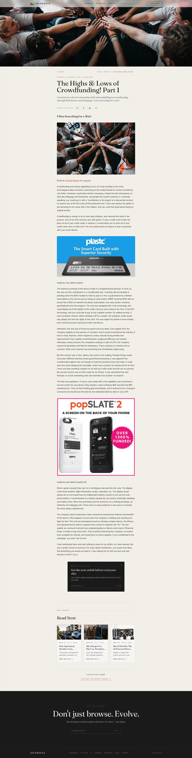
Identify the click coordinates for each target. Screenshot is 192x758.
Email (117, 753)
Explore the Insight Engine (94, 679)
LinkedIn (97, 753)
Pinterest (108, 753)
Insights (89, 3)
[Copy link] (96, 108)
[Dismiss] (121, 565)
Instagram (73, 753)
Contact (112, 3)
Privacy (125, 753)
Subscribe (154, 3)
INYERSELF (38, 753)
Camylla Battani (72, 180)
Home (99, 72)
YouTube (84, 753)
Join (119, 585)
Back (61, 72)
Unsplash (87, 180)
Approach (100, 3)
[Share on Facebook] (83, 108)
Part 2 (75, 554)
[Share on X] (77, 108)
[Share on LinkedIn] (89, 108)
